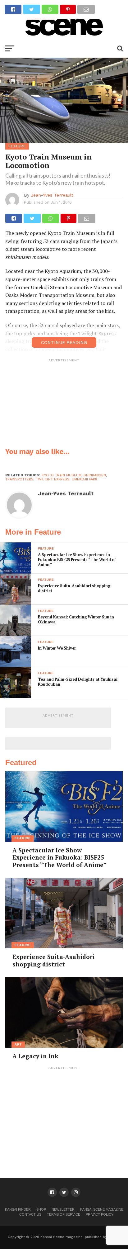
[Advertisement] (64, 404)
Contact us (30, 1214)
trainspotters (19, 479)
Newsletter (63, 1209)
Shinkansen (95, 475)
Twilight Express (53, 479)
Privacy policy (99, 1214)
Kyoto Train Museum (61, 475)
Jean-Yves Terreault (52, 195)
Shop (41, 1209)
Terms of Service (63, 1214)
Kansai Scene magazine (101, 1209)
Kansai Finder (18, 1209)
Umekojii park (84, 479)
